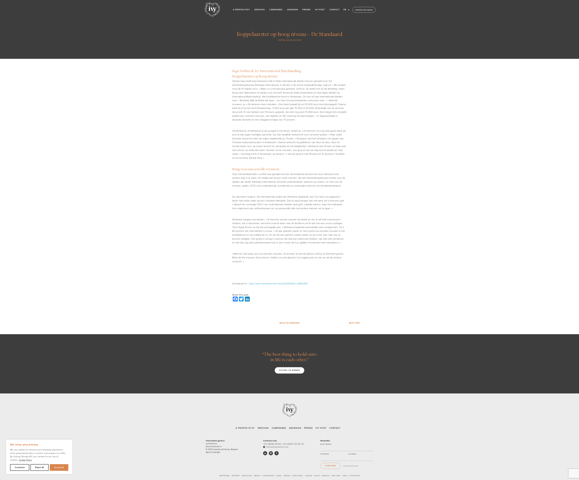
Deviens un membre (289, 370)
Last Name (352, 454)
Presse (308, 428)
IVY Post (321, 428)
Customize (20, 467)
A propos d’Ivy (245, 428)
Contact (334, 428)
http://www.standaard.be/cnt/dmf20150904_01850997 (278, 283)
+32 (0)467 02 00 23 (293, 444)
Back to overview (289, 323)
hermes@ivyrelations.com (277, 447)
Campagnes (279, 428)
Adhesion (295, 428)
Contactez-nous (364, 10)
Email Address (325, 444)
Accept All (59, 467)
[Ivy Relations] (212, 9)
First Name (324, 454)
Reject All (39, 467)
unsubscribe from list (350, 466)
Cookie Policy (25, 460)
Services (263, 428)
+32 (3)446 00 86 (272, 444)
